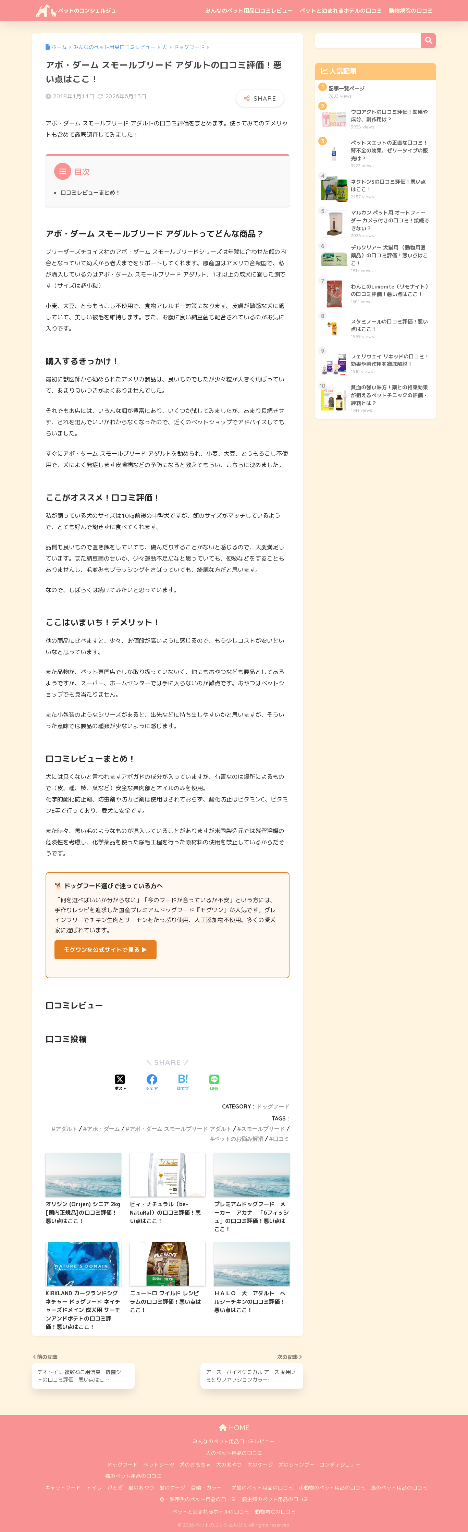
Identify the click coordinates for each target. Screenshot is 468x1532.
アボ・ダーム (103, 1128)
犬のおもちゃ (195, 1464)
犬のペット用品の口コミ (234, 1453)
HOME (238, 1427)
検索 (428, 40)
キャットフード (63, 1487)
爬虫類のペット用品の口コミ (275, 1499)
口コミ (281, 1138)
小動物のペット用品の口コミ (332, 1487)
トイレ (94, 1487)
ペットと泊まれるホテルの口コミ (341, 10)
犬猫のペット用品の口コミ (262, 1487)
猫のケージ (172, 1487)
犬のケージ (260, 1464)
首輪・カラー (206, 1487)
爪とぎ (115, 1487)
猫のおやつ (141, 1487)
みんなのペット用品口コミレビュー (249, 10)
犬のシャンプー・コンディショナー (320, 1464)
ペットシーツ (159, 1464)
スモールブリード (263, 1128)
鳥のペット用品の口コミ (399, 1487)
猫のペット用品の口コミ (133, 1476)
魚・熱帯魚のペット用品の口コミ (197, 1499)
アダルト (66, 1128)
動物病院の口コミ (411, 10)
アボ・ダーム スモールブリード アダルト (181, 1128)
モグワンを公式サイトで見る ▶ (105, 950)
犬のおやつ (229, 1464)
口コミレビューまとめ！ (90, 192)
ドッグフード (273, 1106)
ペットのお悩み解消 (238, 1138)
